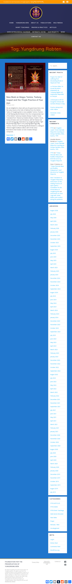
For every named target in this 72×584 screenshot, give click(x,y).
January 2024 (54, 317)
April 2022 (53, 389)
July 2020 (53, 453)
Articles (53, 27)
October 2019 (54, 481)
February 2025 (54, 271)
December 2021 (55, 399)
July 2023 (53, 335)
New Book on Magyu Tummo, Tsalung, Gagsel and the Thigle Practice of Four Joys (24, 100)
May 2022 (53, 385)
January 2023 (54, 357)
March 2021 (54, 424)
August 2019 (54, 488)
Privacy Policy (35, 562)
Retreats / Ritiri (39, 32)
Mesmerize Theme (10, 581)
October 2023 (54, 328)
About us (34, 23)
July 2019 (53, 492)
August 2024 (54, 292)
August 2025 (54, 250)
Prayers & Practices (39, 27)
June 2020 (53, 456)
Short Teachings (22, 27)
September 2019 (55, 485)
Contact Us (57, 561)
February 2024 (54, 314)
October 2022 (54, 367)
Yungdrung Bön (22, 23)
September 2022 (55, 371)
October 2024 (54, 285)
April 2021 (53, 421)
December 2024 (55, 278)
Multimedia (58, 23)
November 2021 (55, 403)
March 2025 (54, 267)
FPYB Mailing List (46, 563)
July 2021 (53, 410)
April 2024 (53, 307)
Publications (46, 23)
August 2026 (54, 210)
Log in (52, 539)
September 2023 (55, 332)
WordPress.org (54, 550)
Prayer (52, 521)
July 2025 (53, 253)
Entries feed (54, 543)
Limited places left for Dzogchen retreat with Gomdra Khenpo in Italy (57, 102)
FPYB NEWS (54, 507)
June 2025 (53, 257)
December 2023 (55, 321)
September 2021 (55, 406)
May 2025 (53, 260)
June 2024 (53, 299)
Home (11, 23)
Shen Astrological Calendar (18, 32)
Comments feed (55, 546)
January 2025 (54, 275)
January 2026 (54, 232)
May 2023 (53, 342)
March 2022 (54, 392)
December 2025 (55, 235)
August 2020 (54, 449)
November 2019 (55, 478)
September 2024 (55, 289)
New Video (53, 517)
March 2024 (54, 310)
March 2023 (54, 349)
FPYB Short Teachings (57, 510)
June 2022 (53, 381)
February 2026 (54, 228)
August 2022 (54, 374)
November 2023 (55, 324)
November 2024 (55, 282)
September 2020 (55, 446)
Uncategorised (54, 528)
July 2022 (53, 378)
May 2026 (53, 217)
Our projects (53, 32)
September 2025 (55, 246)
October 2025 (54, 242)
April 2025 (53, 264)
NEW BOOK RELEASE (56, 514)
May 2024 (53, 303)
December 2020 (55, 435)
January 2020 (54, 471)
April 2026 (53, 221)
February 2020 (54, 467)
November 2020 (55, 439)
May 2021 (53, 417)
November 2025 (55, 239)
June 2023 (53, 339)
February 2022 (54, 396)
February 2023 (54, 353)
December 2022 (55, 360)
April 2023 (53, 346)
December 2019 (55, 474)
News (63, 32)
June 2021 (53, 414)
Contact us (36, 36)
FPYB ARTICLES (55, 503)
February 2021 (54, 428)
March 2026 (54, 225)
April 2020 (53, 460)
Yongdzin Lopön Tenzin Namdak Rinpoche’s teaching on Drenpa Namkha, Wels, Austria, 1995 (57, 132)
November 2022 (55, 364)
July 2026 (53, 214)
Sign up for (47, 561)
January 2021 (54, 431)
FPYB (52, 128)
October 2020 (54, 442)
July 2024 (53, 296)
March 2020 (54, 463)
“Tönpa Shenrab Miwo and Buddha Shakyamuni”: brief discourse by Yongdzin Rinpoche (56, 157)
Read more (9, 135)
